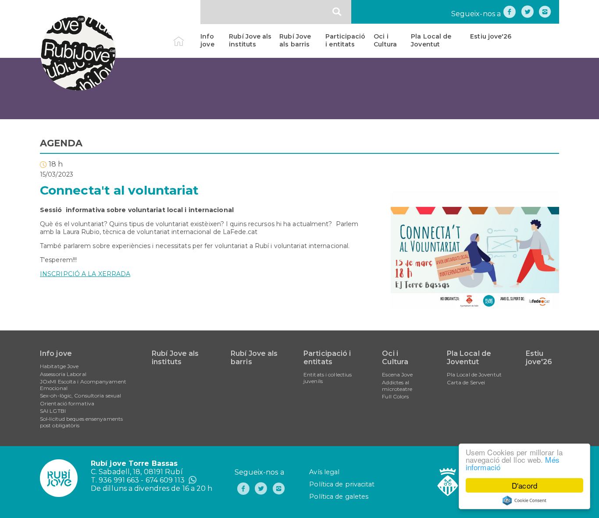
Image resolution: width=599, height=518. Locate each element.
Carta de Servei (466, 382)
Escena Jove (397, 374)
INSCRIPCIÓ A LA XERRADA (85, 274)
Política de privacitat (341, 484)
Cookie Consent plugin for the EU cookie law (524, 500)
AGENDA (61, 143)
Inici (186, 36)
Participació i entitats (345, 40)
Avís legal (324, 472)
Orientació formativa (67, 403)
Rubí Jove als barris (295, 40)
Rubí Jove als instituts (250, 40)
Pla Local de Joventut (431, 40)
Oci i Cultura (385, 40)
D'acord (524, 485)
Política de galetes (338, 496)
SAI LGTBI (53, 411)
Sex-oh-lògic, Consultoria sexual (80, 395)
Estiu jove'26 (490, 36)
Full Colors (395, 396)
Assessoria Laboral (63, 374)
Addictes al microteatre (397, 385)
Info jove (207, 40)
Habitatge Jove (59, 366)
